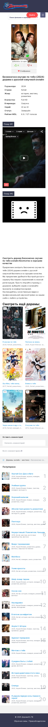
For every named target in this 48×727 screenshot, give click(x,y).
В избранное (25, 71)
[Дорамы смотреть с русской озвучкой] (15, 6)
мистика (25, 428)
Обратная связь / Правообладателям (29, 689)
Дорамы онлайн (13, 428)
